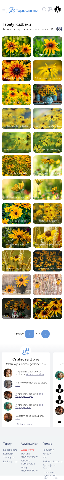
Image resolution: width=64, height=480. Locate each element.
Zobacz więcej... (26, 424)
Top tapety (9, 457)
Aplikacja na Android (49, 467)
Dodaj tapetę (10, 449)
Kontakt (47, 453)
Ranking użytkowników (29, 455)
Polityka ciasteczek (53, 461)
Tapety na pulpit (12, 29)
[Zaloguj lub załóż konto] (57, 9)
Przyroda (31, 29)
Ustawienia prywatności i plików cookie (50, 475)
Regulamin (48, 449)
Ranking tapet (10, 461)
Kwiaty (44, 29)
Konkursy (8, 453)
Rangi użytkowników (29, 469)
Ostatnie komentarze (28, 462)
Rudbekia (57, 29)
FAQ (45, 457)
